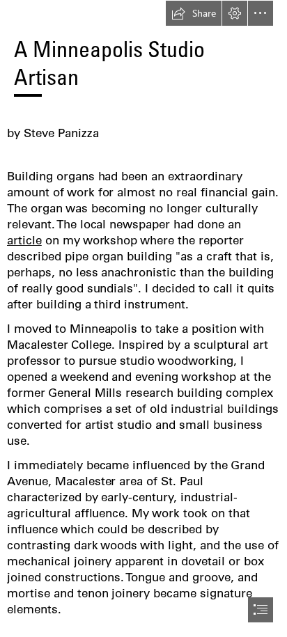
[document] (143, 318)
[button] (194, 13)
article (24, 240)
